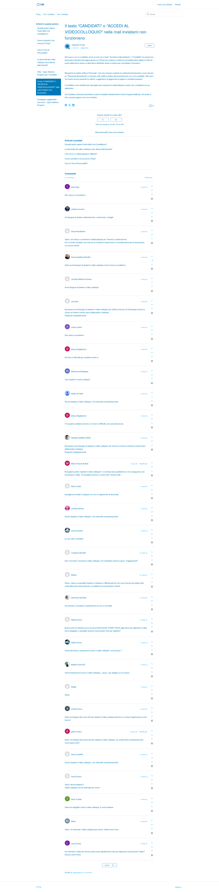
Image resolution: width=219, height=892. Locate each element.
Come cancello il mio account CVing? (45, 42)
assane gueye (77, 530)
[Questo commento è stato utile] (152, 186)
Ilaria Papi (75, 187)
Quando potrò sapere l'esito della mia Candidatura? (46, 31)
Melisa (74, 574)
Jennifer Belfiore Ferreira (81, 279)
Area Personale (90, 73)
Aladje (73, 686)
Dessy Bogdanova (78, 349)
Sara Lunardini (77, 754)
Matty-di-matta (77, 393)
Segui (150, 45)
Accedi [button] (177, 4)
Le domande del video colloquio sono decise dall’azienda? (46, 62)
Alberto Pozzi (76, 619)
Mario (73, 821)
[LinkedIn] (73, 105)
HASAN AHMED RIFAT (81, 437)
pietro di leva (76, 731)
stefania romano (77, 209)
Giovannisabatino (78, 231)
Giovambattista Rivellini (80, 257)
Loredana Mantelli (78, 552)
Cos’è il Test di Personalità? (43, 51)
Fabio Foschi (76, 642)
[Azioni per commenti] (152, 199)
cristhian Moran (77, 508)
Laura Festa (76, 843)
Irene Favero (76, 776)
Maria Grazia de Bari (79, 463)
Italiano (178, 887)
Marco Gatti (76, 486)
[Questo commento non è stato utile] (152, 194)
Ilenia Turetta (76, 799)
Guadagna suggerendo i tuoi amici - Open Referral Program (47, 102)
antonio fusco (76, 708)
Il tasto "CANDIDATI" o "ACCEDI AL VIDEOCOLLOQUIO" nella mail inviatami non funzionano (48, 87)
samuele (74, 301)
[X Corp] (69, 105)
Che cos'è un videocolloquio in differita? (81, 153)
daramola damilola (78, 597)
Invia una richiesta (165, 4)
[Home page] (41, 4)
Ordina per (149, 178)
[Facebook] (66, 105)
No (116, 120)
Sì (103, 120)
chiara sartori (76, 327)
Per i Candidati (48, 14)
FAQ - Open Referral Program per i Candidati (47, 73)
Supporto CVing (78, 44)
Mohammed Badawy (79, 371)
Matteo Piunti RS (78, 664)
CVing (38, 14)
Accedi (67, 872)
